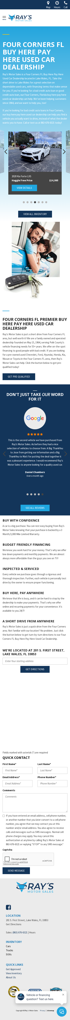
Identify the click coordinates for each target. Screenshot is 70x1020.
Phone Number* (47, 777)
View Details (24, 187)
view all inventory (35, 214)
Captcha (7, 849)
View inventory (14, 973)
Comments (9, 790)
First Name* (9, 764)
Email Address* (11, 777)
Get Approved (13, 969)
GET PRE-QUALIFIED (19, 376)
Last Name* (44, 764)
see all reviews (35, 507)
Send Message (16, 870)
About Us (11, 977)
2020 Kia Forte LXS (21, 176)
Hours (32, 932)
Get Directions (35, 669)
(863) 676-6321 (20, 932)
